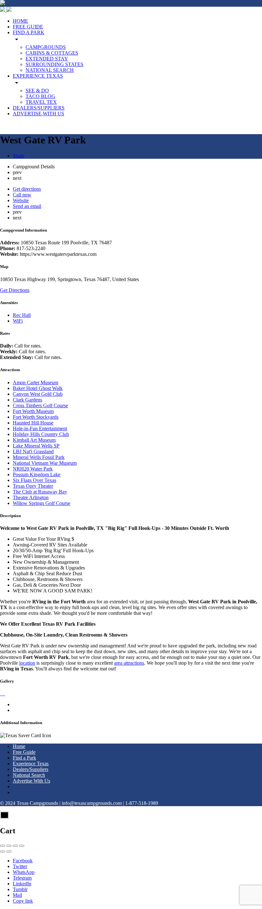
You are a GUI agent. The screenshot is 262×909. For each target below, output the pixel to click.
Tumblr (20, 889)
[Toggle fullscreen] (15, 846)
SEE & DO (37, 90)
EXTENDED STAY (47, 58)
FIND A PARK (28, 32)
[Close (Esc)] (2, 846)
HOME (20, 21)
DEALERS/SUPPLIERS (39, 108)
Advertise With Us (31, 780)
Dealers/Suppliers (30, 769)
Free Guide (24, 752)
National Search (29, 775)
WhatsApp (24, 872)
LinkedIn (22, 883)
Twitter (20, 866)
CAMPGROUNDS (46, 47)
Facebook (23, 860)
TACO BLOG (40, 96)
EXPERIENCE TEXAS (38, 76)
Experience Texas (31, 763)
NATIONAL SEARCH (50, 70)
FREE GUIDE (28, 26)
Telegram (22, 878)
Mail (17, 895)
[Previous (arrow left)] (2, 851)
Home (19, 746)
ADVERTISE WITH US (38, 113)
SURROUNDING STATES (54, 64)
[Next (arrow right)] (9, 851)
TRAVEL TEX (41, 102)
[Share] (9, 846)
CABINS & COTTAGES (52, 53)
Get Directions (14, 290)
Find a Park (24, 757)
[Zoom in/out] (21, 846)
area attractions (129, 663)
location (27, 663)
